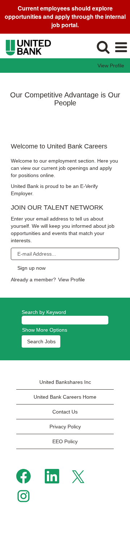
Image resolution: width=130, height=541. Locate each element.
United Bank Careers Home (65, 397)
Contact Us (65, 412)
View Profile (111, 65)
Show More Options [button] (44, 330)
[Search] (103, 47)
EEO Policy (65, 441)
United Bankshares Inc (65, 382)
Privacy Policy (65, 426)
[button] (121, 47)
